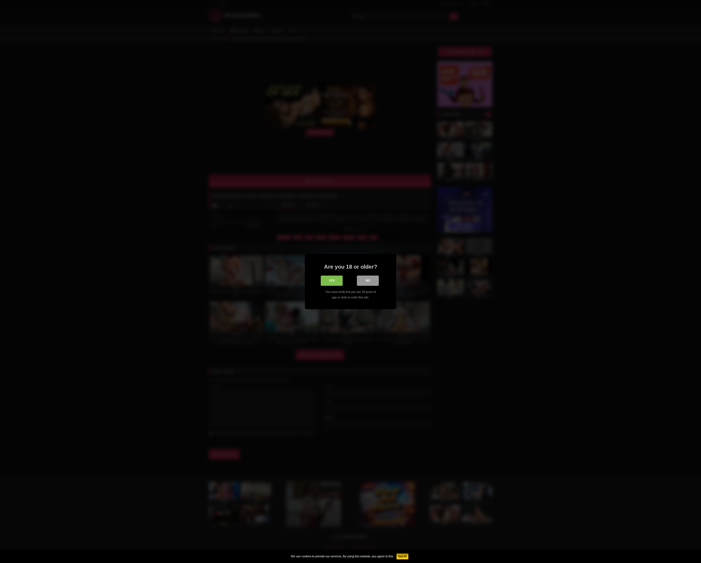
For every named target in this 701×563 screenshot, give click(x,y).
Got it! (402, 556)
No (368, 280)
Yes (332, 280)
